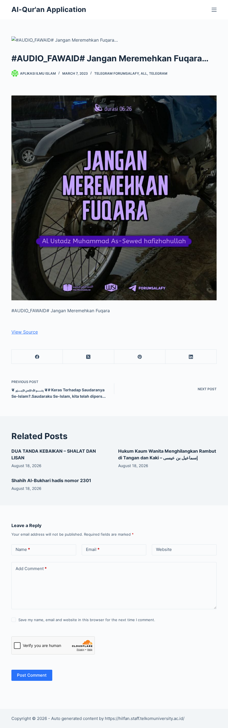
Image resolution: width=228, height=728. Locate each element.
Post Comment (32, 675)
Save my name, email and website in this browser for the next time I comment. (86, 620)
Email (93, 549)
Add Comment (31, 568)
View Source (24, 332)
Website (164, 549)
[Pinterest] (139, 357)
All (144, 73)
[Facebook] (37, 357)
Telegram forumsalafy (116, 73)
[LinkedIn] (191, 357)
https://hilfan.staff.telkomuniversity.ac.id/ (144, 718)
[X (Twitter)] (88, 357)
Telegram (158, 73)
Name (23, 549)
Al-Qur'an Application (48, 9)
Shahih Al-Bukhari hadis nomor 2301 (51, 480)
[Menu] (214, 9)
